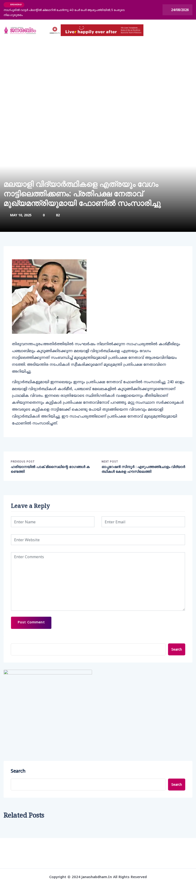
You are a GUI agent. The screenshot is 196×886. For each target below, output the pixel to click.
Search (176, 649)
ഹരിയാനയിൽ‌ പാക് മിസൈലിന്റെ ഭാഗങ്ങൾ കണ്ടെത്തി (50, 469)
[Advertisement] (98, 76)
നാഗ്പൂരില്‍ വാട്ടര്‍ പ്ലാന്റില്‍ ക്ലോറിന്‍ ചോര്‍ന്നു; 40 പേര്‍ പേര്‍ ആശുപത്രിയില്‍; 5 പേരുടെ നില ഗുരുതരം (64, 12)
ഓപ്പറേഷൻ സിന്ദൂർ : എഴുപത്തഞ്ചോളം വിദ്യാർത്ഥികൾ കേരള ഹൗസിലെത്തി (143, 469)
